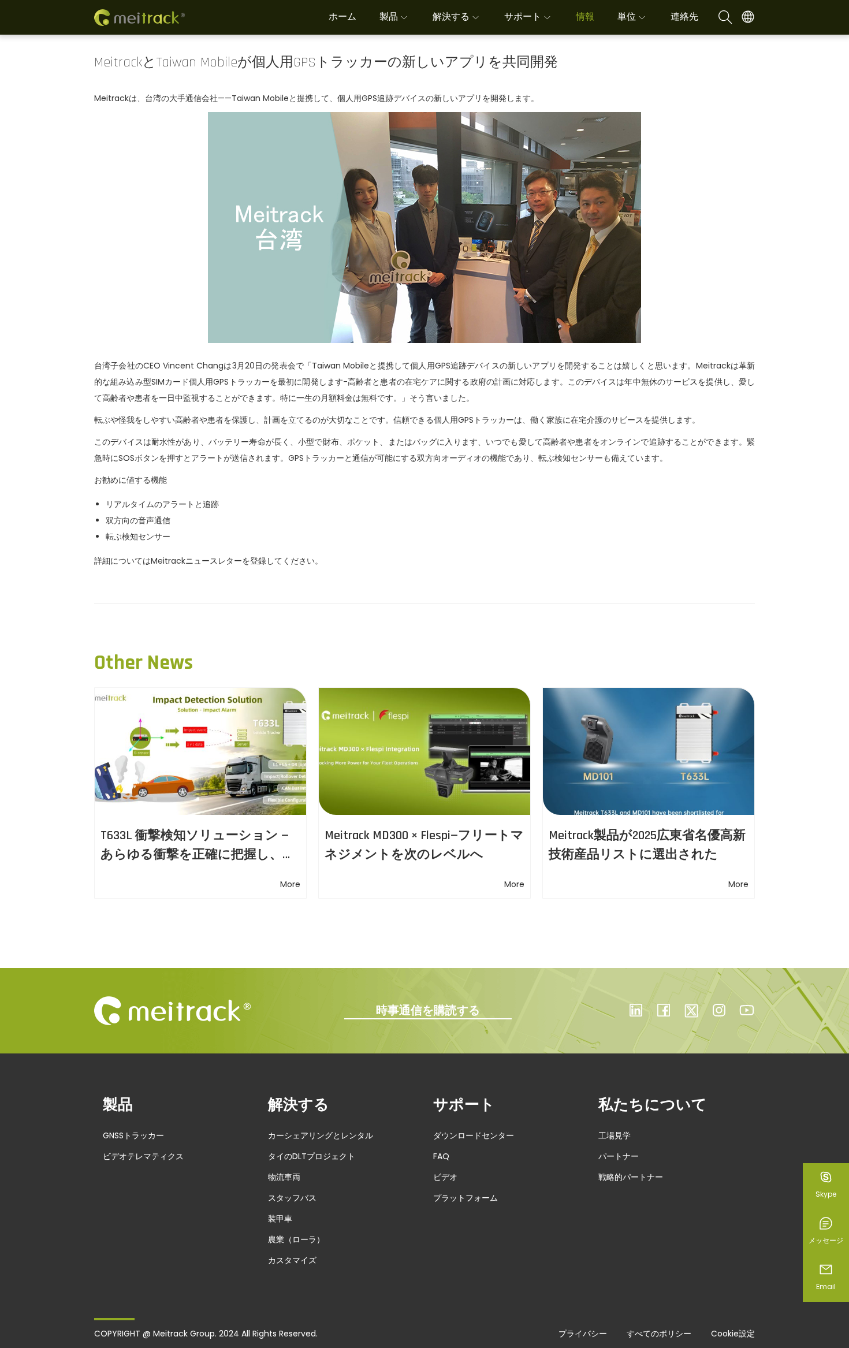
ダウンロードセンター (473, 1135)
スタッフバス (292, 1198)
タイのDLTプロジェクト (311, 1156)
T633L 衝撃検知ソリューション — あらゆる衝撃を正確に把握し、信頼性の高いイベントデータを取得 (198, 855)
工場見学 (614, 1135)
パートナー (618, 1156)
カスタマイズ (292, 1260)
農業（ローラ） (296, 1239)
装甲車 (280, 1218)
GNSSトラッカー (133, 1135)
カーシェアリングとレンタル (320, 1135)
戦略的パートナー (630, 1177)
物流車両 (284, 1177)
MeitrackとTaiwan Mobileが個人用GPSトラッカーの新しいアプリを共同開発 (326, 62)
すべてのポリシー (659, 1333)
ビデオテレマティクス (143, 1156)
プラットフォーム (465, 1198)
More (290, 884)
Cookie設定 (733, 1333)
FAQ (441, 1156)
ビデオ (445, 1177)
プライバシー (582, 1333)
